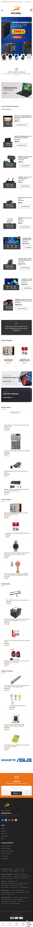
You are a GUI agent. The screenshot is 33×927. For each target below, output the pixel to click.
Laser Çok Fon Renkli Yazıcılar (8, 883)
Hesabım (29, 1)
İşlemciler (24, 874)
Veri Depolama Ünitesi (6, 901)
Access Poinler (21, 901)
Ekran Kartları (9, 878)
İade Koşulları (4, 856)
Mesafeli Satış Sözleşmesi (7, 851)
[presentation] (15, 100)
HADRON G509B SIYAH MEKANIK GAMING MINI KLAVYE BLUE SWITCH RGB (16, 490)
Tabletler (22, 869)
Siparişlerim (4, 831)
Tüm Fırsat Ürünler (6, 109)
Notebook (16, 869)
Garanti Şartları (4, 858)
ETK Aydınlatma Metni (6, 853)
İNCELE (5, 93)
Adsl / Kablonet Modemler (18, 892)
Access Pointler (24, 878)
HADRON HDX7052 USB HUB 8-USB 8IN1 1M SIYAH (16, 472)
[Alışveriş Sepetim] (31, 10)
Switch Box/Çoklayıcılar (14, 903)
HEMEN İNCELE (7, 381)
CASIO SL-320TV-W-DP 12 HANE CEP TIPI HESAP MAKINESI (17, 451)
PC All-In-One (4, 871)
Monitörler (16, 878)
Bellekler (10, 876)
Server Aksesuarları (23, 897)
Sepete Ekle (22, 125)
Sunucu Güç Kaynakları (16, 899)
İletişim (3, 838)
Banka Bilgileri (4, 836)
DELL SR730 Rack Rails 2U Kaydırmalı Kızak (17, 600)
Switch (14, 901)
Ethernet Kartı (4, 903)
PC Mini (23, 871)
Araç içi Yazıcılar (5, 885)
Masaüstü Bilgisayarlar (14, 871)
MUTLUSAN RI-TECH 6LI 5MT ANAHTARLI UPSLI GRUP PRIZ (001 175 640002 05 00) (17, 686)
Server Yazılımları (5, 899)
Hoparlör (13, 890)
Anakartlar (3, 876)
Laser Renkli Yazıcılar (13, 881)
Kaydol (15, 793)
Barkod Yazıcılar (13, 887)
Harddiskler (17, 874)
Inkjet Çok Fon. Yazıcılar (16, 885)
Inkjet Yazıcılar (4, 887)
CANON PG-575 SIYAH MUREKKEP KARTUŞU (24, 360)
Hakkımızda (4, 833)
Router (27, 892)
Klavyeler (15, 876)
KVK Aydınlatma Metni (6, 846)
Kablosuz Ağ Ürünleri (6, 892)
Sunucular (15, 897)
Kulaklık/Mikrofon (21, 890)
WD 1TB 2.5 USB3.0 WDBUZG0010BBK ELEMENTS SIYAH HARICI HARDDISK (14, 725)
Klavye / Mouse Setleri (24, 876)
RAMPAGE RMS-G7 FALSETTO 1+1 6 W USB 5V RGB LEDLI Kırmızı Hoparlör (16, 661)
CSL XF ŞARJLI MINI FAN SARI (17, 705)
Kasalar (3, 878)
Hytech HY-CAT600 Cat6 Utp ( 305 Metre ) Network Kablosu (17, 641)
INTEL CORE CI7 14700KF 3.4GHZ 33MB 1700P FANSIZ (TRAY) (16, 426)
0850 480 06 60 (6, 813)
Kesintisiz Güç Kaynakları (7, 894)
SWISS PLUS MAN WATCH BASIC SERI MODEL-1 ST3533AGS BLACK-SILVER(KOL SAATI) (17, 553)
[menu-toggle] (2, 10)
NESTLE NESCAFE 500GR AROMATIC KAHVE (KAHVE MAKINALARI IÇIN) (16, 513)
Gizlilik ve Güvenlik (5, 848)
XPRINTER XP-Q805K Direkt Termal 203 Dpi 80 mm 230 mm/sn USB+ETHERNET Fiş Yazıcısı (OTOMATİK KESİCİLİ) (17, 619)
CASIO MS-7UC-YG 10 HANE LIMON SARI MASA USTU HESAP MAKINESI (16, 745)
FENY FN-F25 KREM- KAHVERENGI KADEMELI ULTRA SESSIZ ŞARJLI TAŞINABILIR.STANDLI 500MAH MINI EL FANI (16, 574)
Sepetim (3, 828)
